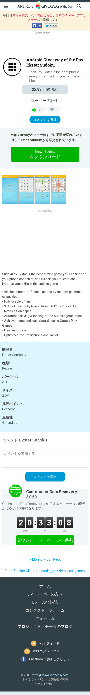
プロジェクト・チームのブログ (45, 626)
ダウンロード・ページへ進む (45, 540)
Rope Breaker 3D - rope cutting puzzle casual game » (45, 571)
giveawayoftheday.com (53, 675)
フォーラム (45, 618)
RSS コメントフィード (49, 651)
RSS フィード (49, 643)
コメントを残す (45, 120)
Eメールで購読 (45, 602)
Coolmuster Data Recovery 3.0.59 (51, 494)
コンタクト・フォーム (45, 610)
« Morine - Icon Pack (45, 559)
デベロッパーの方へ (45, 594)
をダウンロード (45, 154)
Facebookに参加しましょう (49, 659)
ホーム (45, 586)
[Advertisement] (45, 45)
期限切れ (45, 89)
